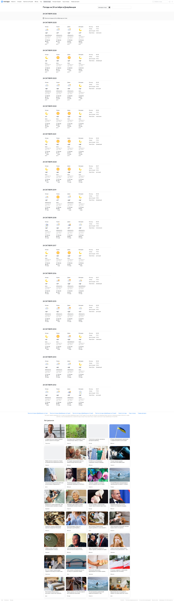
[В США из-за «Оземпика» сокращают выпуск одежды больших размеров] (98, 456)
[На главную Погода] (6, 1)
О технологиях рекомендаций (145, 600)
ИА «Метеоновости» (169, 600)
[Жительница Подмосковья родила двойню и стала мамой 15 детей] (98, 522)
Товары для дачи (142, 413)
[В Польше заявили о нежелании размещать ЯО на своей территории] (119, 565)
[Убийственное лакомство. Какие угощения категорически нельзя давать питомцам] (54, 456)
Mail (2, 600)
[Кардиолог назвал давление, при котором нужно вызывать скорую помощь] (54, 500)
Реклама (11, 600)
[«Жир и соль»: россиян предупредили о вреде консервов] (54, 543)
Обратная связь (155, 600)
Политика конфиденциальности (132, 600)
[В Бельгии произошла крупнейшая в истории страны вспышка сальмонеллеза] (98, 565)
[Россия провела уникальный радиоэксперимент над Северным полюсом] (98, 587)
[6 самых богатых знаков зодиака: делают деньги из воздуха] (54, 434)
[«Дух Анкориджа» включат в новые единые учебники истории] (98, 543)
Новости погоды (122, 413)
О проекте (122, 600)
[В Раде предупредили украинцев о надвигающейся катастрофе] (119, 434)
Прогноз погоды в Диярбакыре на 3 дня (38, 413)
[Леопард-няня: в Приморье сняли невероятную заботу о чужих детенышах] (76, 434)
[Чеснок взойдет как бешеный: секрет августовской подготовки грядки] (98, 500)
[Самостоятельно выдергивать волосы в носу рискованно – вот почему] (119, 543)
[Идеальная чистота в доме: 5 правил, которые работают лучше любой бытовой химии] (119, 587)
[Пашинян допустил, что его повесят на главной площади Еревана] (119, 500)
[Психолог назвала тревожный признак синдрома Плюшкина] (54, 522)
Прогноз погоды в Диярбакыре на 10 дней (105, 413)
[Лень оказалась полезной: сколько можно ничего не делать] (119, 522)
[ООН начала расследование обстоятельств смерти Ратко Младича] (76, 543)
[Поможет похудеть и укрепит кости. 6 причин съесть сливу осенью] (98, 478)
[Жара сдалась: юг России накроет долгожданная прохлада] (76, 587)
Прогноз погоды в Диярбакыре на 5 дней (60, 413)
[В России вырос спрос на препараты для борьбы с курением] (76, 522)
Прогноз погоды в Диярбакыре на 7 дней (83, 413)
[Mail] (2, 1)
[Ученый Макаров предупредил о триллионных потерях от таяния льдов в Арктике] (119, 478)
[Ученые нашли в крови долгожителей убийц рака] (119, 456)
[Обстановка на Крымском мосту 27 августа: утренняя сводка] (76, 565)
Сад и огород (132, 413)
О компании (6, 600)
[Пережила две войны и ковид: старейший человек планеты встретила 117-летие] (76, 500)
